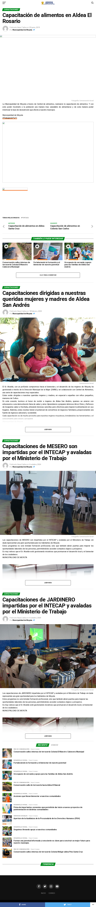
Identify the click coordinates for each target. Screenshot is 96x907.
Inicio (43, 893)
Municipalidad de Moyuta (22, 30)
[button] (6, 152)
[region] (47, 152)
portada (25, 218)
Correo (52, 893)
